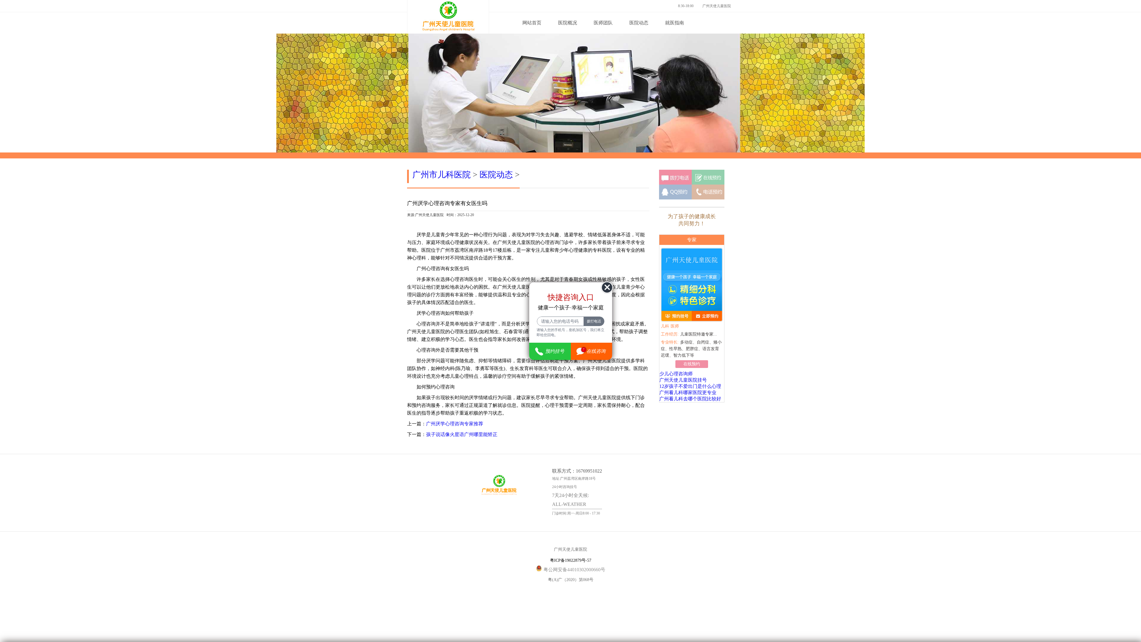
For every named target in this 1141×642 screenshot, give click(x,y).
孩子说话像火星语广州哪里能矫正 (461, 434)
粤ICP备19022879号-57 (570, 560)
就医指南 (674, 22)
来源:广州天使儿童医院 (425, 215)
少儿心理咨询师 (676, 373)
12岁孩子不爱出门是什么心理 (690, 386)
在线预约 (691, 364)
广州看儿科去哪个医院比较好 (690, 398)
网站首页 (531, 22)
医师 (670, 326)
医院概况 (567, 22)
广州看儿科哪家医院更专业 (687, 392)
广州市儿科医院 (441, 174)
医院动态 (638, 22)
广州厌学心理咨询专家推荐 (454, 423)
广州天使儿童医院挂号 (683, 380)
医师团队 (603, 22)
